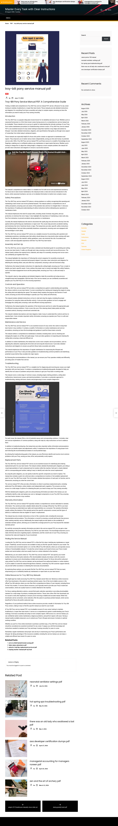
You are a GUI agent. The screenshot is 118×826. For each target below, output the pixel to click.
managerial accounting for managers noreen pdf (67, 2)
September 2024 (86, 176)
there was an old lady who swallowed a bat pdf (95, 66)
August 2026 (85, 108)
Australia (84, 228)
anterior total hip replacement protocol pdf (23, 647)
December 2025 (86, 130)
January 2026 (85, 127)
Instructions (85, 237)
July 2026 (84, 111)
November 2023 (86, 207)
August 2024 (85, 179)
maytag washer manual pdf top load (20, 649)
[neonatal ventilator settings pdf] (16, 688)
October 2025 (85, 136)
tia (9, 98)
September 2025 (86, 139)
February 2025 (85, 161)
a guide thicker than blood (98, 1)
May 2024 (84, 188)
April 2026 (84, 118)
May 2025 (84, 151)
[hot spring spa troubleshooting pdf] (16, 708)
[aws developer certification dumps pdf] (22, 2)
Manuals (83, 240)
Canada (83, 231)
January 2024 (85, 200)
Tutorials (84, 246)
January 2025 (85, 164)
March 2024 (85, 194)
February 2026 (85, 124)
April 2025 (84, 154)
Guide (83, 234)
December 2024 (86, 167)
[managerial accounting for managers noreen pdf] (54, 2)
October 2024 (85, 173)
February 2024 (85, 197)
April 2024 (84, 191)
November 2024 (86, 170)
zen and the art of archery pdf (45, 781)
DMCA (8, 18)
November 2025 (86, 133)
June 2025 (84, 148)
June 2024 (84, 185)
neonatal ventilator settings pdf (46, 681)
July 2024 (84, 182)
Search (83, 35)
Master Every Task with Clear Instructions (30, 9)
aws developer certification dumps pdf (38, 2)
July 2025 (84, 145)
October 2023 (85, 210)
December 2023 (86, 204)
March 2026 (85, 121)
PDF (7, 93)
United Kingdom (86, 249)
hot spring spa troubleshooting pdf (47, 701)
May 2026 (84, 114)
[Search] (101, 10)
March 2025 (85, 158)
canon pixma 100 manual (88, 57)
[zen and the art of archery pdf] (16, 788)
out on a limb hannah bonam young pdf (21, 643)
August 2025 (85, 142)
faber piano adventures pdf (18, 645)
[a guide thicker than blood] (86, 2)
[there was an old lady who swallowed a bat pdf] (16, 728)
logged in (16, 665)
